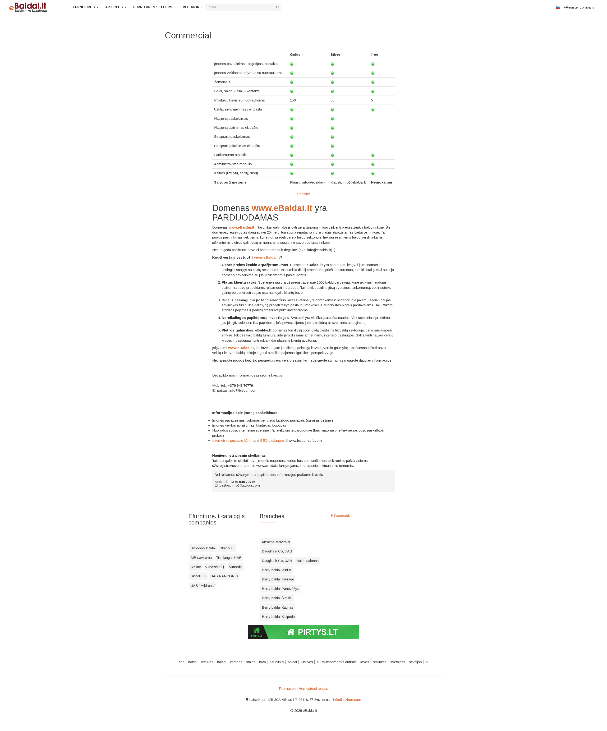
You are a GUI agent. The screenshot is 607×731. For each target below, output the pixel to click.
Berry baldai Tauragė (278, 579)
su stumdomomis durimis (337, 662)
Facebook (341, 516)
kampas (236, 662)
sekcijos (415, 662)
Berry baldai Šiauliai (277, 598)
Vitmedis (236, 567)
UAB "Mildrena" (203, 586)
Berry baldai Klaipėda (278, 617)
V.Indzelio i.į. (215, 567)
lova (262, 662)
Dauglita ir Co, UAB (277, 551)
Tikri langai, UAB (229, 558)
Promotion (287, 688)
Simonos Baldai (203, 548)
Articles (114, 7)
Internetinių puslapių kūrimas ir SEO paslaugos (248, 440)
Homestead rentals (313, 688)
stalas (250, 662)
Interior (191, 7)
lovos (364, 662)
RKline (196, 567)
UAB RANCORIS (224, 576)
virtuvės (207, 662)
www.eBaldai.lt (282, 208)
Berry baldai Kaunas (277, 607)
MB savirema (201, 558)
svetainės (397, 662)
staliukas (379, 662)
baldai (192, 662)
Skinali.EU (198, 576)
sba (181, 662)
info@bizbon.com (347, 700)
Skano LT (227, 548)
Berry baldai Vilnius (277, 570)
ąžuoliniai (277, 662)
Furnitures (84, 7)
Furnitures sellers (152, 7)
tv (427, 662)
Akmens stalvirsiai (276, 542)
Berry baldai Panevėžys (280, 589)
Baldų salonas (307, 561)
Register (303, 194)
